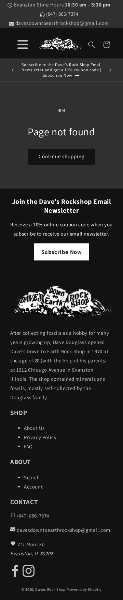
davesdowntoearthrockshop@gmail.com (61, 23)
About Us (34, 428)
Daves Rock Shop (50, 589)
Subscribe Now (61, 252)
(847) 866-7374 (62, 14)
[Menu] (22, 43)
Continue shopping (62, 156)
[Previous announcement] (12, 69)
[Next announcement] (110, 69)
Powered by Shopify (84, 589)
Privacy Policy (40, 437)
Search (32, 477)
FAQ (28, 446)
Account (33, 486)
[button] (91, 44)
